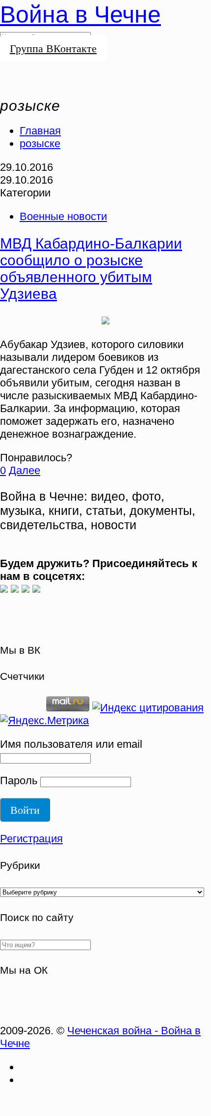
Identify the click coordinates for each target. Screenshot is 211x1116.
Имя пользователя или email (71, 744)
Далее (24, 470)
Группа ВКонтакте (53, 48)
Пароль (18, 780)
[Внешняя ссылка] (4, 589)
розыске (40, 143)
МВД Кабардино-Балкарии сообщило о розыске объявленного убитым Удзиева (91, 268)
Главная (40, 131)
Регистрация (31, 838)
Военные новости (63, 216)
